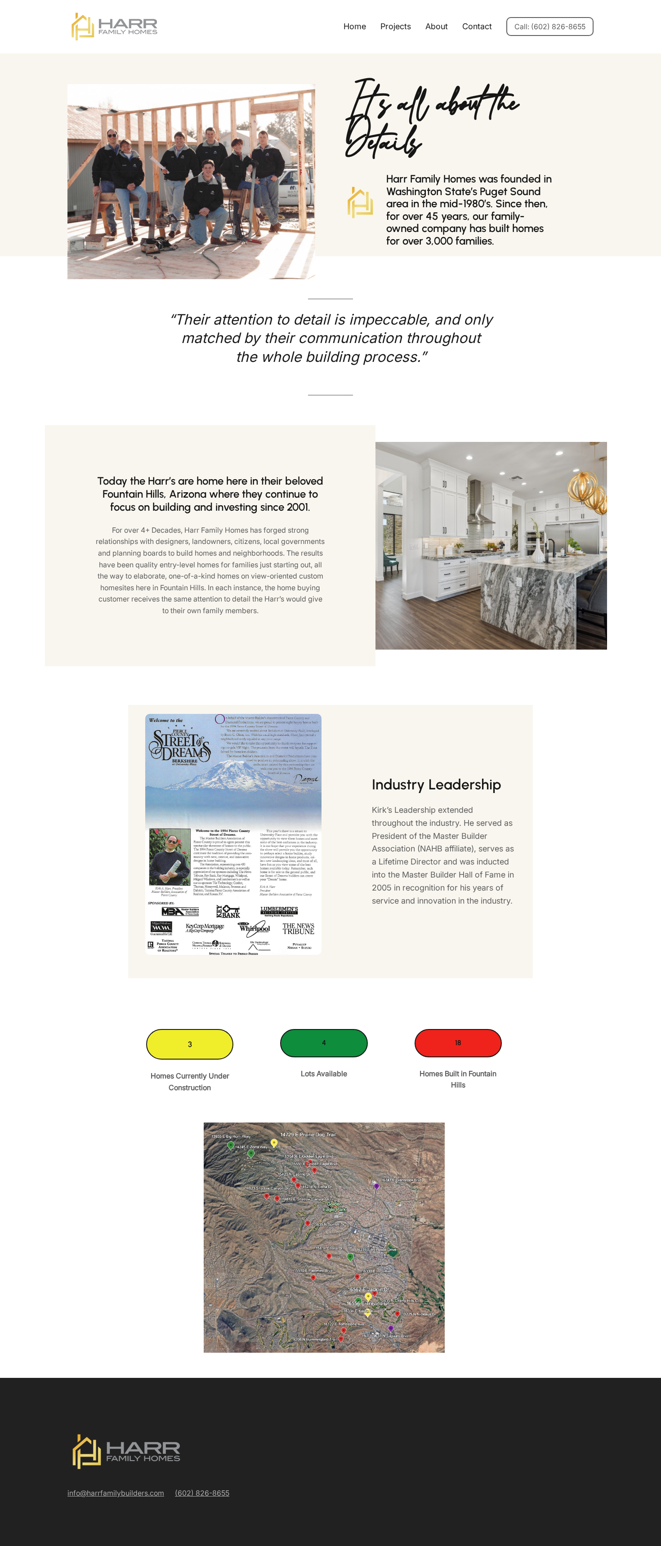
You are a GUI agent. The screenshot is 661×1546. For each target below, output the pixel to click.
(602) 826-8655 (202, 1492)
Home (355, 26)
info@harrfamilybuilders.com (115, 1492)
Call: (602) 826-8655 (549, 26)
